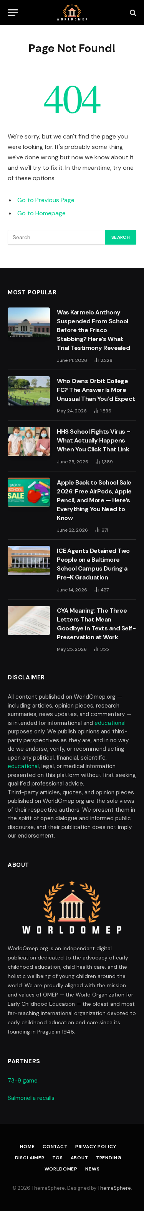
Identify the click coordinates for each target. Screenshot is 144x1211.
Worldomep (61, 1169)
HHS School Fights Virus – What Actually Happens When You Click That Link (94, 440)
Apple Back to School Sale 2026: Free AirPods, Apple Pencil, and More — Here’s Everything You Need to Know (94, 500)
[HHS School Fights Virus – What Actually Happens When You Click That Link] (29, 441)
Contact (55, 1146)
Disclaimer (30, 1158)
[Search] (132, 12)
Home (27, 1146)
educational (110, 723)
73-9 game (23, 1080)
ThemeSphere (114, 1188)
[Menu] (13, 12)
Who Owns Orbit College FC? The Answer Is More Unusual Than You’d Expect (96, 390)
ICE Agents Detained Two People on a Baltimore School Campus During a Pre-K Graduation (93, 564)
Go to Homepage (41, 213)
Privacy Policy (95, 1146)
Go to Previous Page (45, 200)
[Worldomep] (72, 12)
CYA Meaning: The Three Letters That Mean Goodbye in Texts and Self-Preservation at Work (96, 623)
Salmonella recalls (31, 1098)
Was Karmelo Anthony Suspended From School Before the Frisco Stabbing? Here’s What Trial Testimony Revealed (93, 330)
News (92, 1169)
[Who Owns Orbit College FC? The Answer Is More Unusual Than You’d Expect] (29, 390)
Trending (109, 1158)
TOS (57, 1158)
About (79, 1158)
